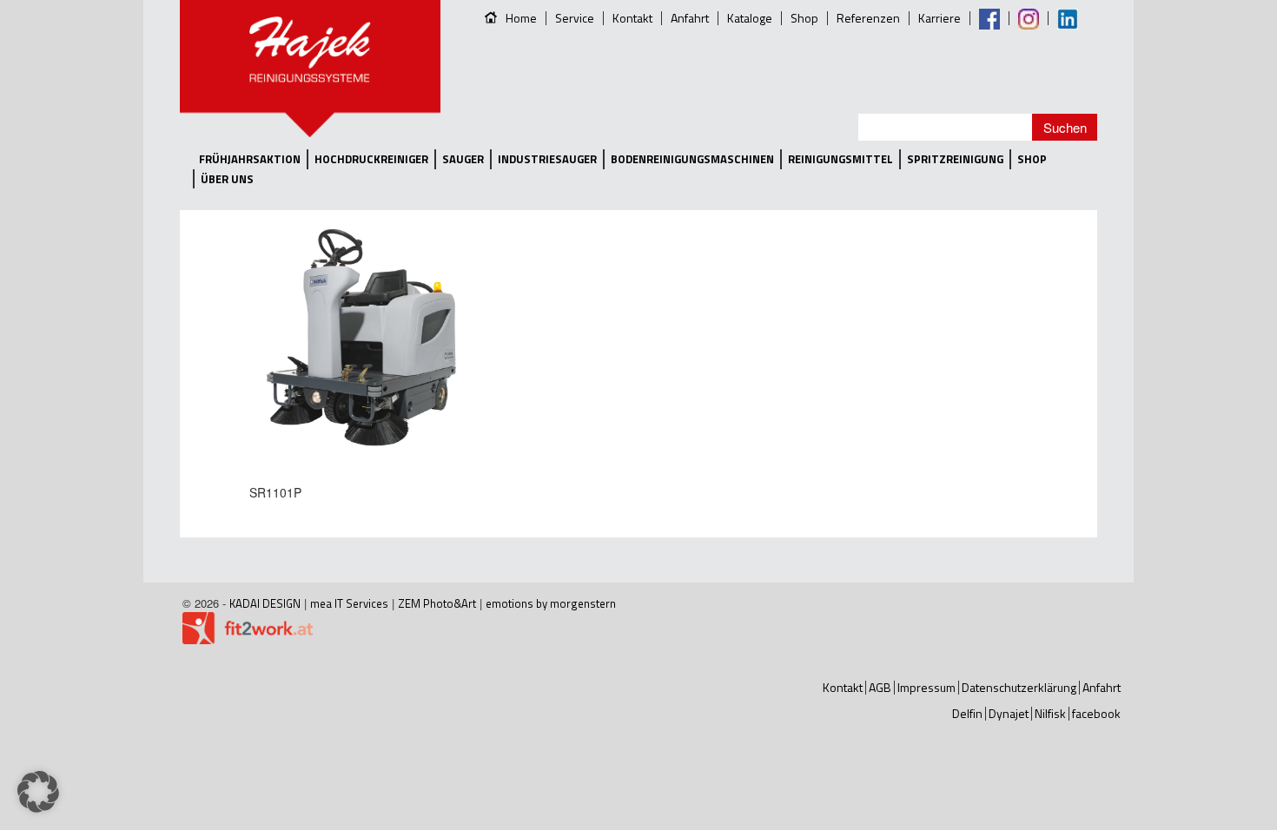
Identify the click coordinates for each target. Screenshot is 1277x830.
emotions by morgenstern (551, 603)
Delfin (967, 713)
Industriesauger (547, 159)
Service (574, 18)
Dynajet (1009, 713)
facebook (1096, 713)
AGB (880, 687)
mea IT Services (349, 603)
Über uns (227, 179)
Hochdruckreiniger (371, 159)
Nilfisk (1050, 713)
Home (521, 18)
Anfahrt (690, 18)
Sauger (463, 159)
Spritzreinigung (955, 159)
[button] (38, 792)
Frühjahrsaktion (250, 159)
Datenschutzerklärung (1019, 687)
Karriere (939, 18)
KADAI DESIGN (265, 603)
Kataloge (749, 18)
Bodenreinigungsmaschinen (692, 159)
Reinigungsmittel (840, 159)
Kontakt (632, 18)
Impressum (926, 687)
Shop (804, 18)
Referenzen (868, 18)
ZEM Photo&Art (437, 603)
